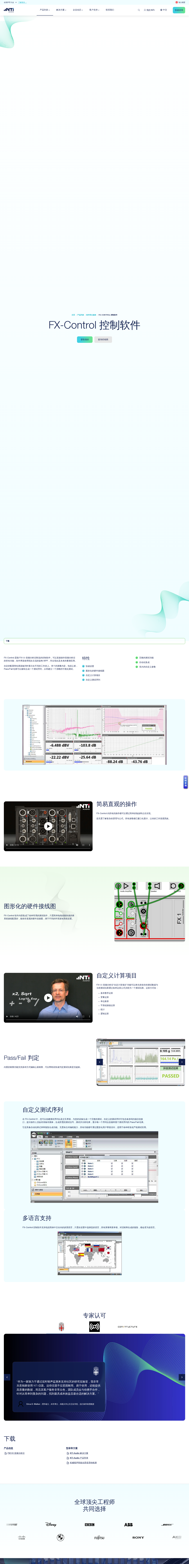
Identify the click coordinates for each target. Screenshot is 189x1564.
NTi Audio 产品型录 (79, 1458)
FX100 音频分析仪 (16, 1453)
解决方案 (60, 10)
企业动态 (77, 10)
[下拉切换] (49, 10)
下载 (7, 641)
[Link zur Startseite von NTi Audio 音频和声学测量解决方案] (9, 10)
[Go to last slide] (99, 1062)
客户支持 (93, 10)
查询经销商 (103, 340)
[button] (61, 1327)
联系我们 (110, 10)
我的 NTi (151, 10)
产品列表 (44, 10)
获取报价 (85, 340)
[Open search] (139, 10)
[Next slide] (182, 1062)
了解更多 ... (22, 2)
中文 (165, 10)
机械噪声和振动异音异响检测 (83, 1463)
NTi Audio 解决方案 (79, 1453)
